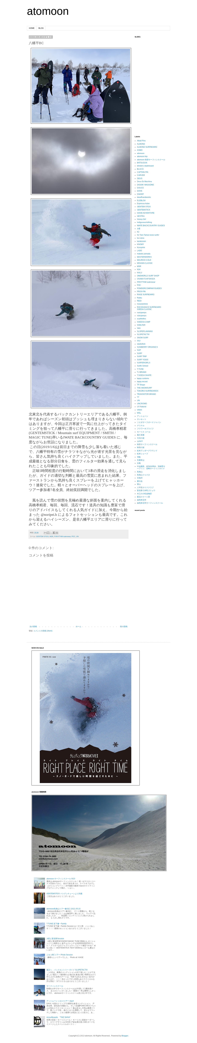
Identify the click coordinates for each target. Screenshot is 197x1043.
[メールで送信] (45, 532)
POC (73, 536)
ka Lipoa (140, 238)
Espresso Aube (143, 203)
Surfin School (142, 366)
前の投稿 (123, 626)
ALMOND (141, 144)
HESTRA (141, 216)
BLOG (41, 28)
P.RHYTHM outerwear (62, 536)
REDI (139, 301)
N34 (139, 269)
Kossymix (141, 247)
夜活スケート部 (143, 497)
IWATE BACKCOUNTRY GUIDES (151, 225)
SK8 (139, 328)
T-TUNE (140, 369)
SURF (139, 353)
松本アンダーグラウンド (147, 451)
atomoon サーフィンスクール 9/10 (60, 879)
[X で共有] (51, 532)
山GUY (140, 441)
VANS (139, 410)
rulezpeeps (141, 316)
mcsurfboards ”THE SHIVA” (58, 1017)
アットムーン (142, 416)
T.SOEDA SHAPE (144, 375)
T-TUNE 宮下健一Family (56, 924)
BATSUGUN (142, 163)
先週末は (140, 460)
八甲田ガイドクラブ (145, 487)
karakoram (141, 241)
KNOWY (140, 244)
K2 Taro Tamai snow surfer (148, 235)
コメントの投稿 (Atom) (42, 631)
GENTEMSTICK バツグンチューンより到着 (64, 894)
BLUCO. (140, 169)
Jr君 (138, 229)
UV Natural (141, 407)
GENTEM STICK (42, 536)
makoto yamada (143, 254)
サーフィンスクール (54, 986)
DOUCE (140, 188)
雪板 (139, 457)
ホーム (78, 626)
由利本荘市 (141, 500)
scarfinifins (141, 319)
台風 (139, 463)
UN (77, 536)
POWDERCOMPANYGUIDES (149, 288)
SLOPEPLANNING (145, 331)
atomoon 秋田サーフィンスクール (151, 160)
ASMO (139, 150)
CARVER (141, 175)
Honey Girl (141, 219)
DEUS (139, 178)
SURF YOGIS (142, 360)
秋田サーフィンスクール (147, 444)
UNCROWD (142, 403)
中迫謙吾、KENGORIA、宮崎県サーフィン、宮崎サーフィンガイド (151, 467)
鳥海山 (140, 472)
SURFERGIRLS (143, 363)
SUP (139, 350)
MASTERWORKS (144, 257)
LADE (139, 251)
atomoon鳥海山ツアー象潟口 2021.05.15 (63, 909)
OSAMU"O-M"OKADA (146, 279)
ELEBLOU (141, 200)
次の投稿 (33, 626)
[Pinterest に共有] (56, 532)
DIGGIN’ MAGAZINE (145, 185)
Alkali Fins (141, 141)
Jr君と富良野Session (55, 939)
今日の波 (140, 438)
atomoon (48, 11)
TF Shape (141, 385)
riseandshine (142, 304)
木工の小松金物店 (144, 494)
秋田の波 (140, 447)
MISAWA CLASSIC (145, 263)
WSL (139, 413)
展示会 (140, 481)
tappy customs (143, 378)
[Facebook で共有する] (54, 532)
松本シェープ (142, 454)
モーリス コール (143, 432)
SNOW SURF (142, 338)
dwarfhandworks (144, 197)
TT (138, 397)
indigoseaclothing (144, 222)
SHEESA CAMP (143, 322)
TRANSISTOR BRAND (146, 394)
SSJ (138, 341)
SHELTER (141, 325)
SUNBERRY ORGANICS (147, 347)
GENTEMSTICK (143, 210)
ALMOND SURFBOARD (147, 147)
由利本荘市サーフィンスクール (150, 503)
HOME (31, 28)
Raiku (139, 298)
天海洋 (140, 478)
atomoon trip (142, 156)
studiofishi (141, 344)
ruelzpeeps (141, 312)
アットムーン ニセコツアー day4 (60, 1001)
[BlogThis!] (48, 532)
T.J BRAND (141, 372)
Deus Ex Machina (144, 181)
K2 (138, 232)
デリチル (140, 425)
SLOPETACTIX (143, 334)
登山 (139, 484)
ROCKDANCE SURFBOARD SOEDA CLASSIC (149, 308)
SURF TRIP (142, 356)
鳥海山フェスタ (143, 475)
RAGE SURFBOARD (145, 294)
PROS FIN (141, 291)
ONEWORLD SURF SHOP (148, 276)
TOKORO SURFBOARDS (147, 391)
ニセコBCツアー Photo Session (59, 955)
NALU (139, 273)
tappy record (142, 381)
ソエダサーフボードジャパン (149, 422)
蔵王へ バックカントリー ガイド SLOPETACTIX (67, 970)
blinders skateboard (145, 166)
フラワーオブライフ (145, 429)
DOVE (139, 191)
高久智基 (140, 435)
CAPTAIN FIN (142, 172)
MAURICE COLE (144, 260)
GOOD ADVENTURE (145, 213)
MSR (51, 536)
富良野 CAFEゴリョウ (146, 490)
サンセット (141, 419)
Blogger (125, 1036)
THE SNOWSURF (144, 388)
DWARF (140, 194)
